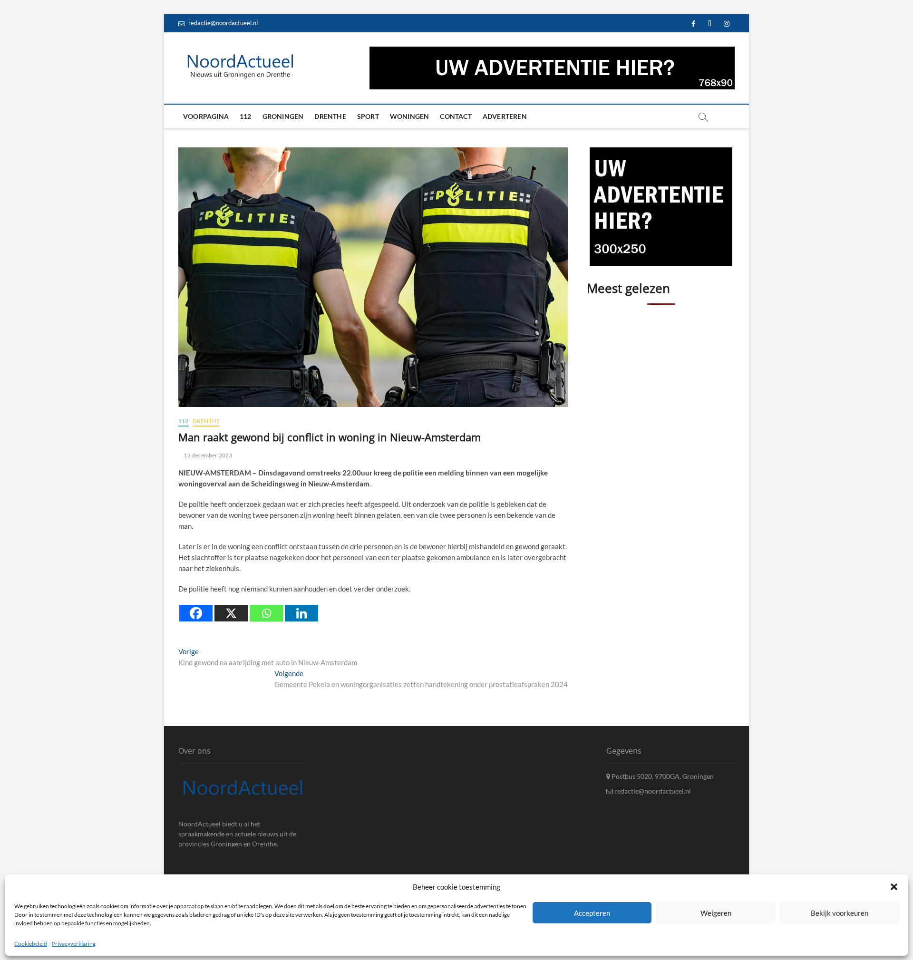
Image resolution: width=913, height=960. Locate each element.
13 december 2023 (207, 455)
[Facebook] (196, 613)
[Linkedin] (301, 613)
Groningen (283, 116)
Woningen (409, 116)
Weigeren (715, 912)
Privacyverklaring (74, 943)
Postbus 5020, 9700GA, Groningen (662, 776)
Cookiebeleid (30, 943)
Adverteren (505, 116)
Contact (455, 116)
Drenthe (330, 116)
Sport (368, 116)
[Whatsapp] (266, 613)
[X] (231, 613)
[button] (894, 887)
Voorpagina (206, 116)
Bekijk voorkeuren (839, 912)
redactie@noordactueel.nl (222, 23)
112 (246, 116)
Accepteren (592, 912)
